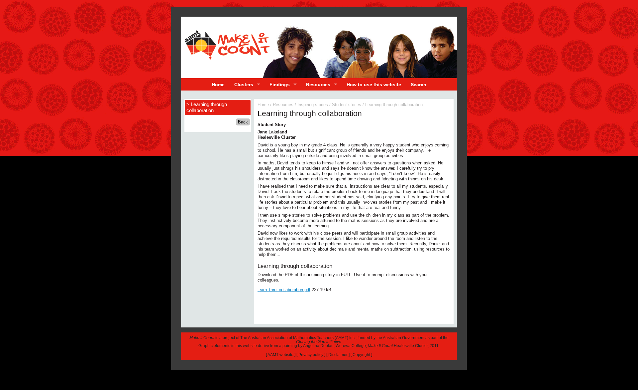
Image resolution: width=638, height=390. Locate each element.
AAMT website (280, 355)
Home (218, 84)
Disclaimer (338, 355)
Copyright (361, 355)
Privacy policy (310, 355)
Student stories (346, 104)
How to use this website (374, 84)
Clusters (243, 84)
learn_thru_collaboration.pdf (284, 289)
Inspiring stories (312, 104)
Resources (318, 84)
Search (418, 84)
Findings (279, 84)
